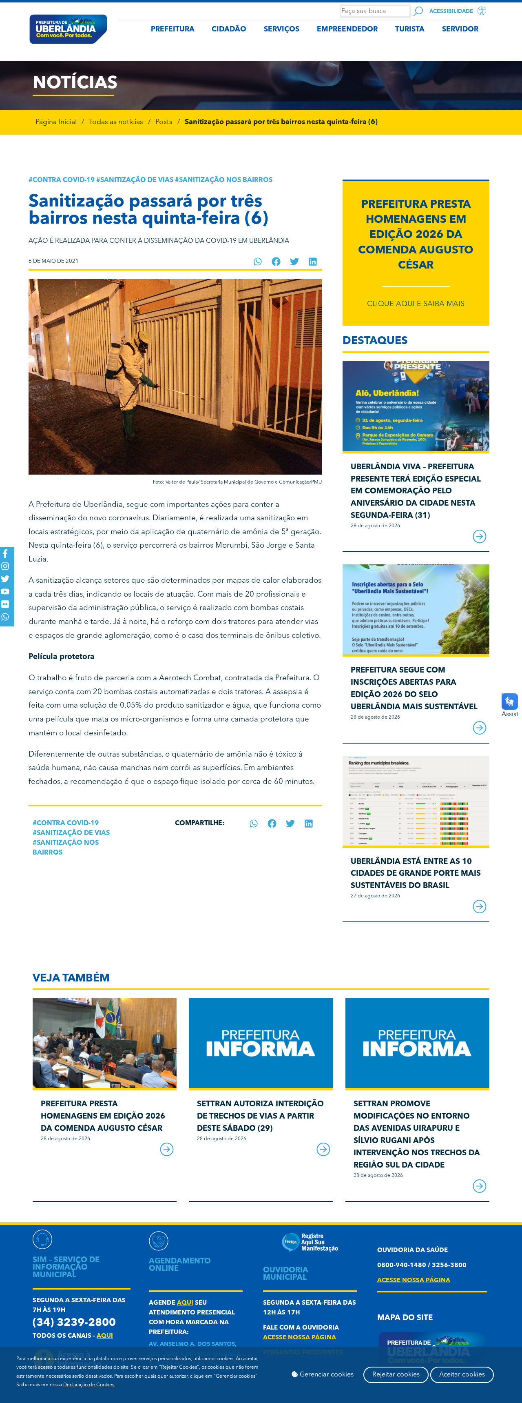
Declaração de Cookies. (89, 1385)
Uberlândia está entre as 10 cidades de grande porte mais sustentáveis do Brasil (416, 874)
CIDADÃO (229, 29)
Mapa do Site (405, 1318)
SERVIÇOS (281, 29)
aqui (105, 1336)
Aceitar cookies (462, 1375)
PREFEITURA (173, 29)
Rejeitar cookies (396, 1375)
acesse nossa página (299, 1338)
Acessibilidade (451, 11)
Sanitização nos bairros (225, 180)
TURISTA (410, 29)
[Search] (418, 11)
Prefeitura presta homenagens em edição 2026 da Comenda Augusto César (415, 235)
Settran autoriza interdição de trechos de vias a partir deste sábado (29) (260, 1117)
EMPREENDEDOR (347, 29)
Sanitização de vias (136, 180)
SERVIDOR (460, 29)
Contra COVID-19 (64, 180)
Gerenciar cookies (326, 1375)
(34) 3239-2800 (74, 1323)
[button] (258, 261)
